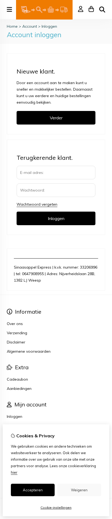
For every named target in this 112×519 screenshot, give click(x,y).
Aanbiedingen (19, 388)
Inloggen (49, 26)
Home (12, 26)
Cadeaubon (17, 379)
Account (29, 26)
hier (14, 472)
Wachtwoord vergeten (37, 204)
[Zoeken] (102, 9)
